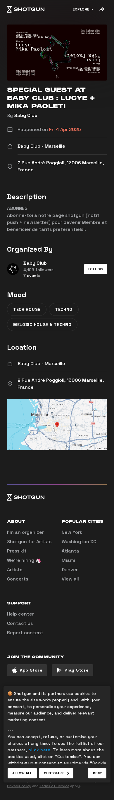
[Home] (25, 9)
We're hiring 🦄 (24, 560)
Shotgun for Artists (29, 541)
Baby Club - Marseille (41, 363)
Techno (63, 309)
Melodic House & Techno (42, 324)
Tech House (26, 309)
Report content (25, 633)
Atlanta (70, 551)
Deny (97, 773)
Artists (14, 570)
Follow (95, 269)
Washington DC (79, 541)
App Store (31, 670)
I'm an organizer (25, 532)
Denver (70, 570)
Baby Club (25, 115)
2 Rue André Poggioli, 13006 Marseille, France (61, 383)
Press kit (17, 551)
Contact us (20, 623)
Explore (81, 9)
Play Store (77, 670)
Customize (54, 773)
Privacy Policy (19, 786)
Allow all (22, 773)
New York (72, 532)
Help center (20, 614)
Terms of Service (54, 786)
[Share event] (101, 9)
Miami (68, 560)
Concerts (17, 579)
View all (70, 579)
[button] (95, 269)
